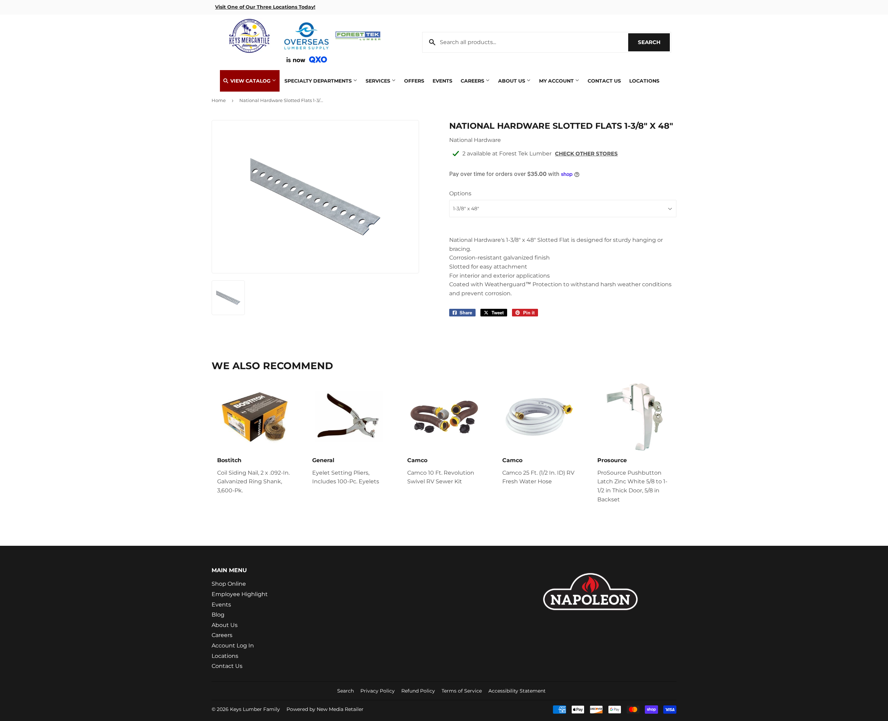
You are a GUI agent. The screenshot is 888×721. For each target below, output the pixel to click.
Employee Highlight (240, 594)
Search (654, 42)
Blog (218, 614)
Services (379, 81)
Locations (644, 81)
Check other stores (586, 153)
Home (219, 100)
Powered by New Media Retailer (325, 709)
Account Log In (233, 645)
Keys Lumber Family (255, 709)
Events (442, 81)
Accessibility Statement (517, 691)
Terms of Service (462, 691)
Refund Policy (418, 691)
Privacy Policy (377, 691)
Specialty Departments (318, 81)
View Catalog (250, 81)
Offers (414, 81)
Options (460, 193)
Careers (473, 81)
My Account (557, 81)
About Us (512, 81)
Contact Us (604, 81)
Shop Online (229, 583)
